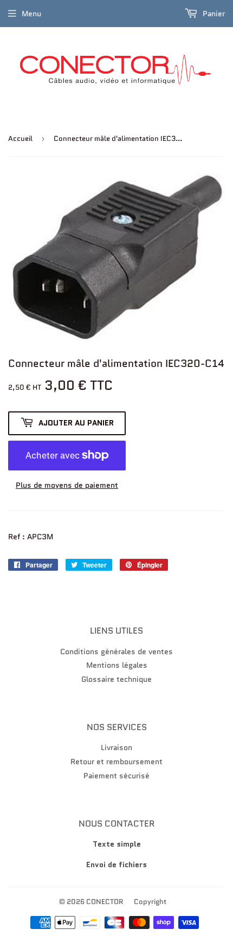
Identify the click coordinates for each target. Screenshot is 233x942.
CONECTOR (105, 901)
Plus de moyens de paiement (67, 485)
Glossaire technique (116, 679)
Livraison (116, 747)
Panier (212, 13)
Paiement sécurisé (116, 775)
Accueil (20, 138)
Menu (31, 13)
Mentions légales (116, 665)
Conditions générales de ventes (116, 651)
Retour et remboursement (116, 761)
